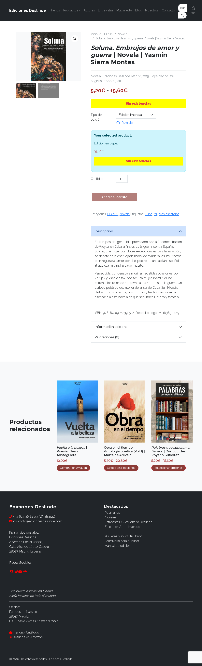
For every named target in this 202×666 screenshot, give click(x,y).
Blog (138, 10)
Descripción (104, 231)
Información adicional (111, 327)
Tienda (55, 10)
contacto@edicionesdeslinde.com (37, 521)
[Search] (182, 10)
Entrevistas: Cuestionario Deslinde (128, 522)
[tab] (138, 231)
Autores (89, 10)
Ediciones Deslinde (27, 10)
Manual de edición (118, 546)
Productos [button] (70, 10)
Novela (122, 34)
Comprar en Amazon (73, 467)
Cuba (148, 214)
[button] (74, 38)
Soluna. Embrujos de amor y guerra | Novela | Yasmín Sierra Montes (140, 38)
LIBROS (108, 34)
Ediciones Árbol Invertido (122, 527)
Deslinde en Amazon (28, 637)
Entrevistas (105, 10)
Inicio (94, 34)
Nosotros (152, 10)
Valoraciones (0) (107, 337)
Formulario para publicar (122, 541)
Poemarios (112, 512)
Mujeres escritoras (166, 214)
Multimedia (124, 10)
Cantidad (97, 179)
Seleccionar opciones (121, 467)
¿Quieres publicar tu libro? (123, 536)
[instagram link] (16, 571)
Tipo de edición (96, 117)
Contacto (168, 10)
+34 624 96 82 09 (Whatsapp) (33, 516)
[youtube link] (20, 571)
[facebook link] (11, 571)
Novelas (110, 517)
